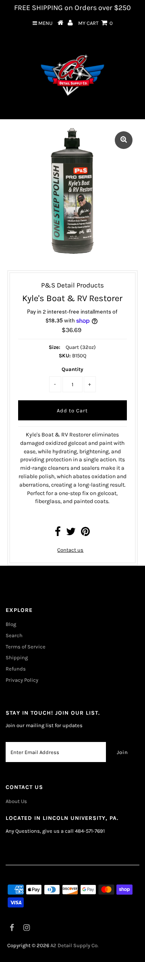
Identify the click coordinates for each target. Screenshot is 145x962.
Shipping (17, 657)
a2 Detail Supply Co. (74, 945)
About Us (16, 801)
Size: (54, 347)
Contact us (70, 550)
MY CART (95, 23)
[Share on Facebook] (58, 533)
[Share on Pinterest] (85, 533)
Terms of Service (26, 647)
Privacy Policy (22, 680)
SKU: (65, 356)
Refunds (16, 669)
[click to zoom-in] (124, 140)
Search (14, 635)
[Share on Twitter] (71, 533)
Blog (11, 624)
